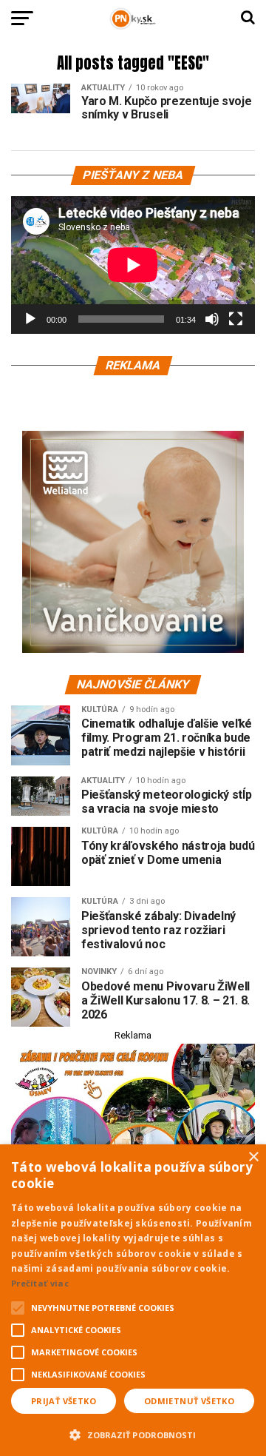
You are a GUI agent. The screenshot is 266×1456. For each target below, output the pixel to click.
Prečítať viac (40, 1283)
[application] (133, 265)
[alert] (133, 1300)
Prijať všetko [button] (63, 1400)
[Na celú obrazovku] (235, 319)
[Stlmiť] (212, 319)
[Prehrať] (30, 319)
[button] (133, 1433)
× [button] (253, 1157)
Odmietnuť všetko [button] (189, 1400)
